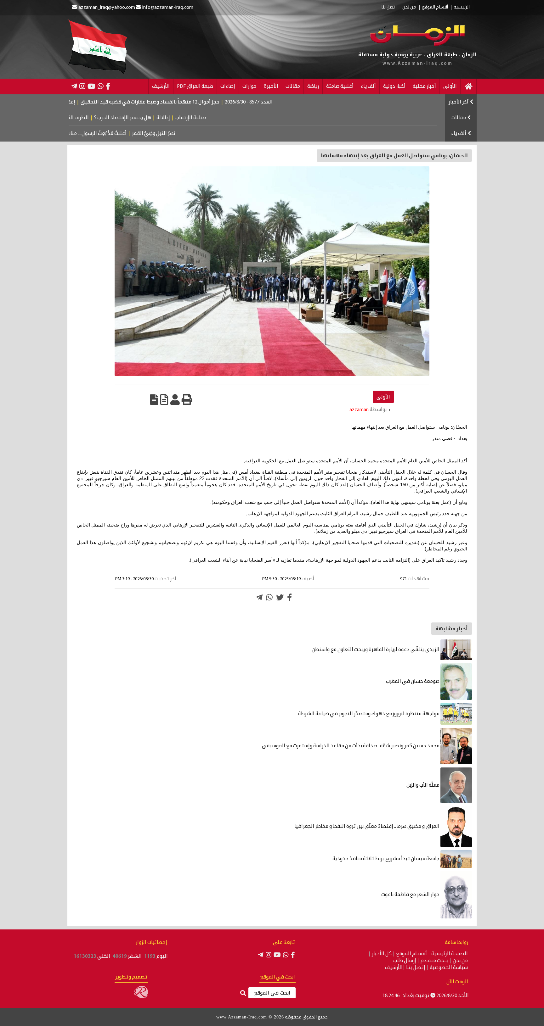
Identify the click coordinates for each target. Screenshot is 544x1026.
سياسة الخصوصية (449, 967)
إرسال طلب (404, 960)
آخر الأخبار (458, 102)
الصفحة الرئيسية (449, 953)
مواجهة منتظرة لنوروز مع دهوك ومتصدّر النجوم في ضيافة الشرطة (369, 714)
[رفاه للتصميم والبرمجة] (141, 996)
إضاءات (227, 86)
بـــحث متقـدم (434, 960)
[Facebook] (108, 86)
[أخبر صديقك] (175, 399)
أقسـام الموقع (411, 953)
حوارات (249, 86)
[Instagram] (82, 86)
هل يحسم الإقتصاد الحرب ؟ (154, 117)
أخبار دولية (394, 86)
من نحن (409, 7)
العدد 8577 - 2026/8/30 (283, 102)
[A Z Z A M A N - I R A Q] (417, 44)
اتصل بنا (389, 7)
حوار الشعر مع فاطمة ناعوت (410, 894)
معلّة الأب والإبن (423, 785)
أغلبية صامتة (340, 86)
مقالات (293, 86)
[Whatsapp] (269, 597)
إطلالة (194, 117)
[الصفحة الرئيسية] (468, 86)
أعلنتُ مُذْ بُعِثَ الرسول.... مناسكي (120, 133)
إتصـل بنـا (415, 967)
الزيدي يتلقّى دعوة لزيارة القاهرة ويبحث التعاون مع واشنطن (376, 649)
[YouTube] (91, 86)
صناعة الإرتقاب (222, 117)
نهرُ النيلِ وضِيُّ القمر (180, 133)
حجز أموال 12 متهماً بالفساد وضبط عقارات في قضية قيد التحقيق (184, 102)
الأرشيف (161, 86)
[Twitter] (280, 597)
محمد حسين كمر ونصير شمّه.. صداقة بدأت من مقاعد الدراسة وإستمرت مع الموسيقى (351, 746)
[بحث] (243, 993)
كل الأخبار (382, 953)
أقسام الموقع (435, 7)
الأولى (450, 86)
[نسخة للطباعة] (187, 399)
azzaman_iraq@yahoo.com (106, 7)
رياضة (313, 86)
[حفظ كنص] (154, 399)
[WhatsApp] (101, 86)
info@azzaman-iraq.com (167, 7)
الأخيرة (271, 86)
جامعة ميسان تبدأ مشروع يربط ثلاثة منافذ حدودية (386, 859)
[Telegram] (74, 86)
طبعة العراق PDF (195, 86)
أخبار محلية (424, 86)
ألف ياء (368, 86)
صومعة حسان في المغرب (413, 681)
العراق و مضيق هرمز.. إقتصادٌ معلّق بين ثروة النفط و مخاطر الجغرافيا (367, 826)
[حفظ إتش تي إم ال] (164, 399)
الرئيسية (462, 7)
